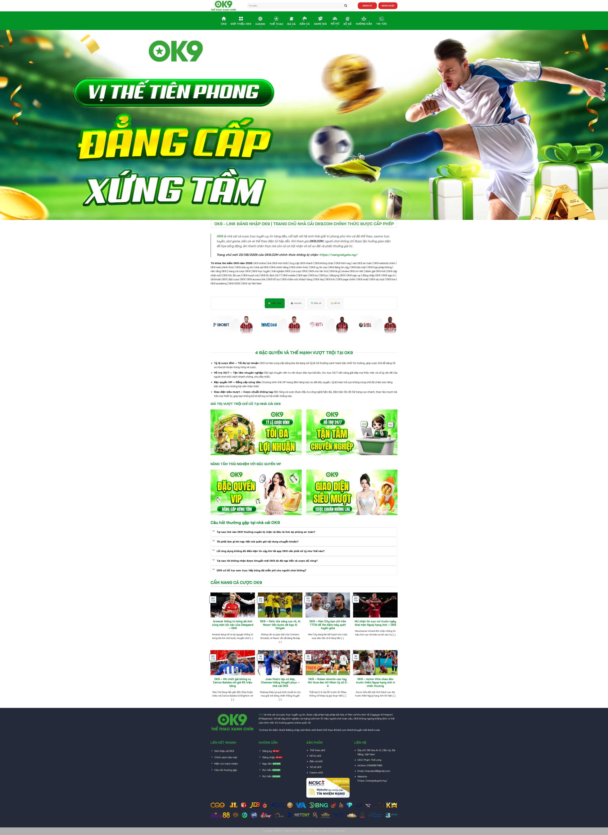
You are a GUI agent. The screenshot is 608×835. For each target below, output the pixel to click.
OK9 (261, 714)
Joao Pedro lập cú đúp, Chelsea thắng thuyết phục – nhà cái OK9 (280, 682)
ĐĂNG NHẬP (388, 5)
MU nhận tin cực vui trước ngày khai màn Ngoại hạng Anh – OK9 (375, 623)
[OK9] (226, 5)
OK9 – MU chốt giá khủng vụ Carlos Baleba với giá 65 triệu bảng (232, 682)
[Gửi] (345, 5)
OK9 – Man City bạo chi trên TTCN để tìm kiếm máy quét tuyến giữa (327, 625)
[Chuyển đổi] (213, 531)
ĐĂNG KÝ (367, 5)
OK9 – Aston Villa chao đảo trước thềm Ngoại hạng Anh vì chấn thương (375, 682)
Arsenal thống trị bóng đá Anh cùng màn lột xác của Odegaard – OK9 (232, 625)
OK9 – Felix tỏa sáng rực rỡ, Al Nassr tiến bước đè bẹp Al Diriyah (280, 625)
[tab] (274, 303)
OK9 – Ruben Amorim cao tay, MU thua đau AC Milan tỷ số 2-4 (328, 682)
